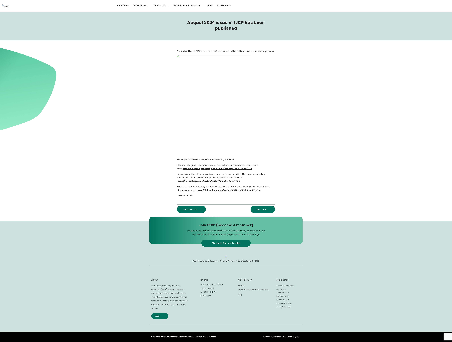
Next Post (261, 209)
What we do (139, 5)
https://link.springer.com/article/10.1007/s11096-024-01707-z (228, 190)
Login (157, 316)
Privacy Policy (282, 299)
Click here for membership (226, 243)
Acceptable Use (283, 307)
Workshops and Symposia (186, 5)
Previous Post (190, 209)
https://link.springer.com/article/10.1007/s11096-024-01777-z (208, 181)
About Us (122, 5)
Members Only (159, 5)
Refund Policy (282, 296)
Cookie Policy (282, 292)
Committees (223, 5)
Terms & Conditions (285, 285)
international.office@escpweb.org (253, 289)
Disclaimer (281, 289)
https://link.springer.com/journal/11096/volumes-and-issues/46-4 (217, 168)
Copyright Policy (283, 303)
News (209, 5)
